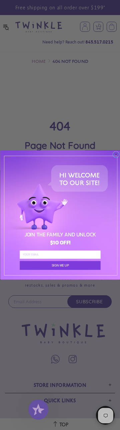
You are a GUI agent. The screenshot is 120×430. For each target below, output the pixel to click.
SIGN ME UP (60, 265)
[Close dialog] (116, 154)
